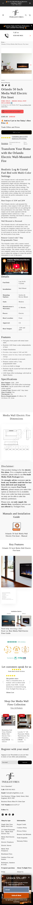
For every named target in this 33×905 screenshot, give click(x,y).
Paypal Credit (21, 824)
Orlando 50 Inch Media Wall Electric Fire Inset (14, 44)
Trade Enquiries (22, 838)
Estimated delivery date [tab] (14, 143)
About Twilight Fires (24, 868)
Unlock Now (16, 895)
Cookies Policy (22, 827)
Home (3, 42)
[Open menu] (3, 15)
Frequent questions (8, 868)
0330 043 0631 (10, 789)
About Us (20, 872)
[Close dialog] (28, 877)
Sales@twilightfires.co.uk (14, 793)
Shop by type (6, 820)
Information (21, 820)
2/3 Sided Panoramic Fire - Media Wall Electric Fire (8, 831)
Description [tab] (4, 143)
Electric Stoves (6, 845)
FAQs (3, 872)
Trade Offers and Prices (10, 127)
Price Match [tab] (25, 143)
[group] (16, 3)
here (22, 477)
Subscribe (24, 762)
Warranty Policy (22, 841)
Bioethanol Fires (6, 854)
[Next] (30, 3)
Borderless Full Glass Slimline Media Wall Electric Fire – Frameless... (7, 734)
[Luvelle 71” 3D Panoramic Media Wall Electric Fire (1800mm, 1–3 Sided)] (24, 721)
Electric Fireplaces (7, 842)
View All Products (16, 708)
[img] (16, 669)
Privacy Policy (22, 831)
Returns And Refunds (24, 834)
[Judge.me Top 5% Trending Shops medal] (25, 649)
